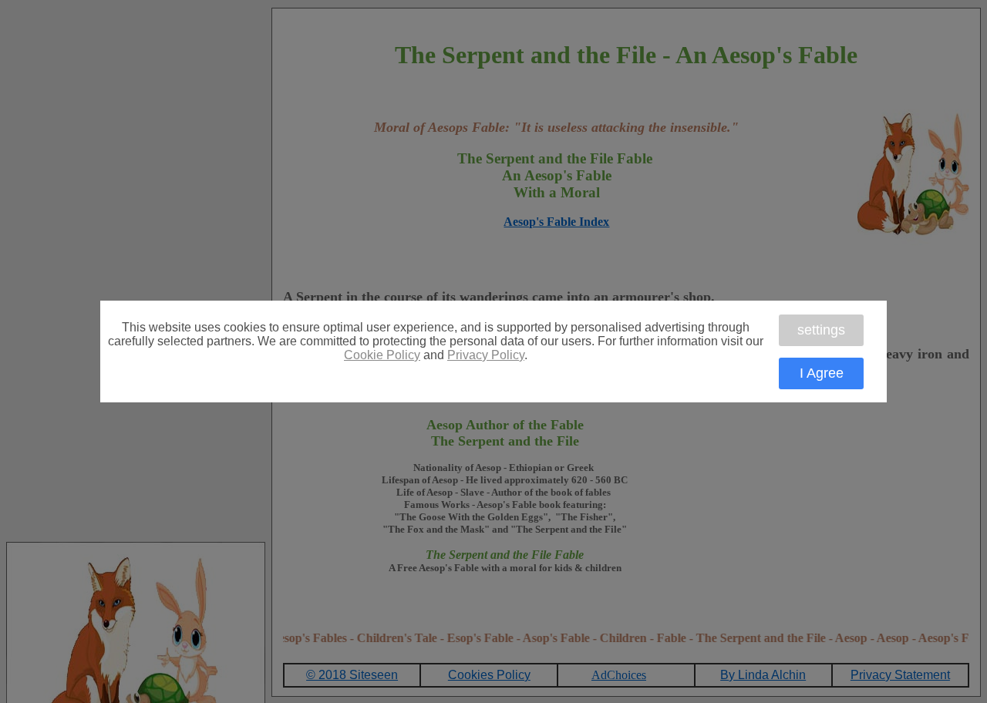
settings (821, 330)
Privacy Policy (485, 355)
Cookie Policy (382, 355)
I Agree (822, 373)
